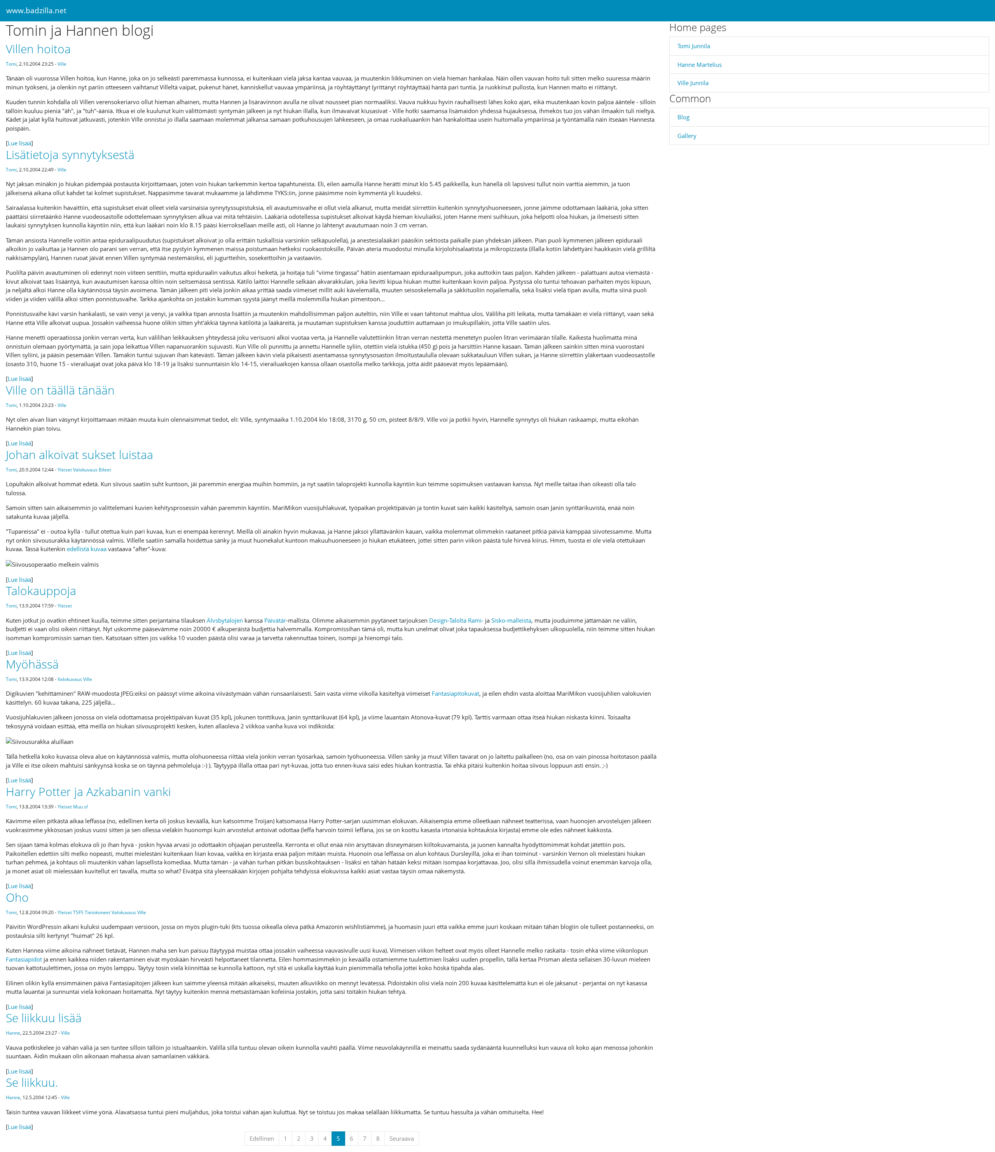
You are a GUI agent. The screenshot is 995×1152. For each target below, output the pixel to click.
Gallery (686, 136)
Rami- (476, 620)
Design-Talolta (447, 620)
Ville (62, 64)
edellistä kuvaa (86, 549)
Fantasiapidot (24, 959)
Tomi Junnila (693, 46)
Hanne (13, 1033)
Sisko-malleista (511, 620)
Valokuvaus (85, 469)
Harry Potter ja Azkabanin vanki (88, 791)
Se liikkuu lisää (44, 1018)
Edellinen (262, 1138)
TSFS (78, 912)
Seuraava (401, 1138)
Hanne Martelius (699, 64)
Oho (17, 897)
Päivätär (275, 620)
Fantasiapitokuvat (455, 693)
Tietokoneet (97, 912)
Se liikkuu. (32, 1082)
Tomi (11, 64)
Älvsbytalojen (225, 620)
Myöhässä (32, 664)
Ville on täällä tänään (60, 390)
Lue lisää (19, 143)
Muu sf (80, 806)
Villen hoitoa (38, 49)
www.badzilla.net (36, 10)
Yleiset (65, 469)
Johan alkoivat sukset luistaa (79, 455)
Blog (683, 117)
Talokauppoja (41, 591)
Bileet (105, 469)
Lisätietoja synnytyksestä (70, 154)
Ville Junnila (693, 83)
